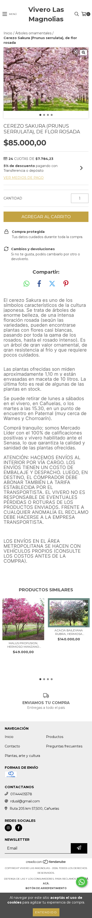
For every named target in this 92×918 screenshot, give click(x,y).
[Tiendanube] (46, 863)
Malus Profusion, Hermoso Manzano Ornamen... (23, 644)
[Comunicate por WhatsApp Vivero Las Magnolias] (81, 882)
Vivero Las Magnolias (46, 14)
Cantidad (13, 198)
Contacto (12, 746)
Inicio (8, 33)
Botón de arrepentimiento (46, 888)
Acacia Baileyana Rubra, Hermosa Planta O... (68, 632)
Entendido (46, 912)
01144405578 (21, 794)
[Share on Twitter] (52, 284)
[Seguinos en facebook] (18, 827)
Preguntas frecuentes (64, 746)
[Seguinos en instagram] (8, 827)
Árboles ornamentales (33, 33)
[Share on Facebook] (39, 284)
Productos (54, 737)
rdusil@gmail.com (25, 801)
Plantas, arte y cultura (22, 756)
